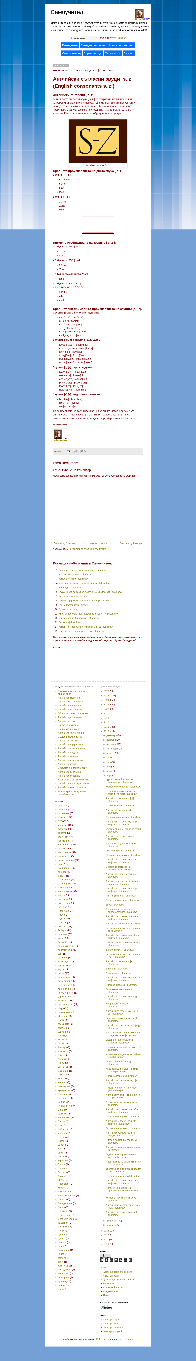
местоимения (65, 891)
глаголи (62, 817)
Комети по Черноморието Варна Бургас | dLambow (86, 627)
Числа (61, 1141)
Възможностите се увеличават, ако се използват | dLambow (90, 592)
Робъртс (62, 930)
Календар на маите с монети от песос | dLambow (84, 583)
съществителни (66, 860)
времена (62, 942)
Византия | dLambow (69, 622)
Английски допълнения (70, 717)
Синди (61, 1110)
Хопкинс (62, 1082)
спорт (61, 1289)
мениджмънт (64, 1269)
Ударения (63, 1223)
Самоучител (67, 12)
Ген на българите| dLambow (73, 605)
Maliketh (100, 1339)
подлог (61, 918)
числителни (64, 868)
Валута (61, 1164)
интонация (63, 961)
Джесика (62, 1059)
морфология (64, 852)
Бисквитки (108, 1283)
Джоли (61, 1121)
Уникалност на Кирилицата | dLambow (79, 618)
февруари (112, 1220)
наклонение (64, 879)
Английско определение (71, 760)
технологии (64, 887)
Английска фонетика (69, 776)
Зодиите (62, 1102)
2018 (106, 718)
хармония (63, 1160)
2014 (106, 1230)
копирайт (63, 825)
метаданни (63, 1273)
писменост (63, 856)
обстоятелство (65, 1004)
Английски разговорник (70, 709)
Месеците (63, 1016)
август (110, 753)
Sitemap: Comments (113, 1327)
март (109, 775)
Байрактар (63, 1129)
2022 (106, 709)
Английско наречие (68, 756)
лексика (62, 848)
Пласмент (63, 1211)
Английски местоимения (71, 733)
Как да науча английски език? (73, 779)
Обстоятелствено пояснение (73, 713)
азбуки (61, 895)
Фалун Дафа (64, 1230)
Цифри (61, 1238)
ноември (111, 740)
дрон (60, 864)
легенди (62, 872)
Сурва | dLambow (68, 609)
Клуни (61, 1039)
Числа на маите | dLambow (73, 596)
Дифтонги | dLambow (117, 968)
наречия (62, 922)
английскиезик (65, 946)
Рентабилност (65, 1106)
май (108, 766)
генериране (64, 1086)
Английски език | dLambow (72, 787)
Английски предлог (68, 752)
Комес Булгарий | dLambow (73, 579)
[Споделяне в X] (79, 451)
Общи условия (111, 1276)
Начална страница (97, 543)
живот (61, 876)
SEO (60, 821)
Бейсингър (63, 1098)
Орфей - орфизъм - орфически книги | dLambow (84, 600)
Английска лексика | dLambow (74, 783)
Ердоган (62, 965)
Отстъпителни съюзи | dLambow (123, 1128)
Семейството (65, 1215)
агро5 (61, 1246)
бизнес (61, 1043)
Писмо (61, 915)
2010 (106, 1244)
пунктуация (64, 903)
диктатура (63, 1067)
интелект (62, 1000)
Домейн (62, 1176)
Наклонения (64, 1191)
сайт (60, 954)
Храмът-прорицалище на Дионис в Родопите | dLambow (88, 614)
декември (111, 735)
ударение (63, 1032)
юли (108, 757)
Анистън (62, 1074)
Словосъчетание (67, 1219)
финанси (62, 926)
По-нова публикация (64, 543)
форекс (62, 829)
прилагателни (65, 950)
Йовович (62, 1133)
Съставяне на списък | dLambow (123, 1176)
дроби (61, 1152)
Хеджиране (64, 985)
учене (61, 938)
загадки (62, 1258)
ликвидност (64, 981)
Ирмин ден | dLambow (70, 587)
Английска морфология (70, 744)
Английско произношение (71, 748)
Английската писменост (70, 701)
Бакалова (63, 1094)
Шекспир (62, 1113)
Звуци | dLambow (115, 905)
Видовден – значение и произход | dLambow (82, 570)
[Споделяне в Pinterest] (84, 451)
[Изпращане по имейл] (73, 451)
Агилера (62, 1047)
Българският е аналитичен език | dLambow (81, 631)
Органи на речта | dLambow (120, 850)
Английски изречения (69, 698)
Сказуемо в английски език (72, 768)
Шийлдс (62, 1242)
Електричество (66, 844)
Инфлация (63, 1184)
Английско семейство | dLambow (123, 923)
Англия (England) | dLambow (121, 895)
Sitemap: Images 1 (112, 1331)
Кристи (61, 1187)
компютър (63, 1265)
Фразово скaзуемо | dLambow (121, 985)
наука (61, 969)
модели (62, 1156)
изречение (63, 841)
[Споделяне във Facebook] (81, 451)
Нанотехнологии (66, 1195)
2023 (106, 704)
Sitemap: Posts (111, 1323)
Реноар (62, 1078)
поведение (63, 813)
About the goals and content (117, 1272)
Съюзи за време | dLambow (120, 805)
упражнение (64, 996)
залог (61, 1262)
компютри (63, 1051)
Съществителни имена (70, 737)
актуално (62, 805)
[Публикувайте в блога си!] (76, 451)
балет (61, 1254)
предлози (63, 899)
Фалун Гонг (64, 1226)
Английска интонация (69, 705)
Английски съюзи (67, 721)
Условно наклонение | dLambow (123, 786)
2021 (106, 713)
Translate (122, 38)
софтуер (62, 1028)
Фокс (60, 1125)
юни (108, 762)
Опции (61, 1207)
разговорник (64, 883)
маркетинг (63, 1071)
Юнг (60, 1148)
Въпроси (62, 1168)
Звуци (61, 1180)
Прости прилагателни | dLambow (123, 817)
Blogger (129, 1339)
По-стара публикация (131, 543)
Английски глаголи (68, 740)
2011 (106, 1239)
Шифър (62, 1145)
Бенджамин (64, 1117)
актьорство (64, 1250)
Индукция (63, 1035)
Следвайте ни (110, 1291)
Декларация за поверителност (119, 1279)
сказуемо (63, 957)
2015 (106, 731)
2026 (106, 691)
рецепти (62, 833)
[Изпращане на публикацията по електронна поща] (68, 451)
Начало (107, 1295)
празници (63, 1281)
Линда (61, 1063)
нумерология (65, 1090)
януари (110, 1225)
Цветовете (63, 1234)
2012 (106, 1235)
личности (63, 809)
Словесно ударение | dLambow (122, 900)
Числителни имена (68, 725)
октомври (111, 744)
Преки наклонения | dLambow (121, 1076)
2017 (106, 722)
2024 (106, 700)
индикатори (64, 977)
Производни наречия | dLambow (123, 1116)
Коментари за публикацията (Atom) (87, 549)
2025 (106, 695)
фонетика (63, 837)
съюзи (61, 973)
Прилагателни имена (69, 729)
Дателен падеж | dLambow (120, 950)
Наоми (61, 1020)
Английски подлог (67, 764)
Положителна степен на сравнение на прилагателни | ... (122, 1190)
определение (65, 1012)
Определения (65, 1203)
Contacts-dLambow (113, 1287)
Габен (61, 1055)
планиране (63, 1277)
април (109, 771)
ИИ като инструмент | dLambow (75, 574)
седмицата (63, 1024)
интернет (62, 907)
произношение (66, 993)
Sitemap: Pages (111, 1319)
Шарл (61, 1008)
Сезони (62, 1137)
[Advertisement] (98, 224)
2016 (106, 727)
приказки (62, 934)
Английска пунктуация (69, 772)
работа (61, 1285)
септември (112, 748)
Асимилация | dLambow (118, 973)
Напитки (62, 1199)
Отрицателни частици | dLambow (123, 855)
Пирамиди (63, 911)
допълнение (64, 989)
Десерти (62, 1172)
